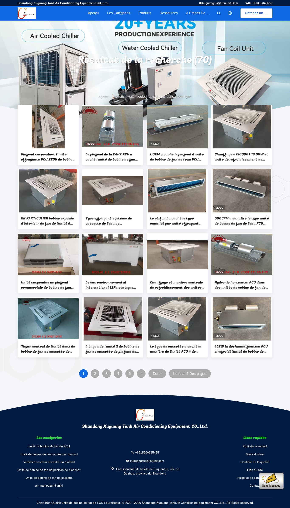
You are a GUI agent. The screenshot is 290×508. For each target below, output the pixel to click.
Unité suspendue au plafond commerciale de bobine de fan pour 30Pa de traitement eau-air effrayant (46, 285)
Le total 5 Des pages (189, 374)
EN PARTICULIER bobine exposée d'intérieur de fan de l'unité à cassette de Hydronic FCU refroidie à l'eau (47, 221)
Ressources (169, 13)
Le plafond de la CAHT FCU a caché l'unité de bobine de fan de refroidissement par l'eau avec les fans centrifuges (110, 157)
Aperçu (93, 13)
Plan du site (255, 470)
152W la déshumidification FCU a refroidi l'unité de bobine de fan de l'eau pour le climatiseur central (241, 349)
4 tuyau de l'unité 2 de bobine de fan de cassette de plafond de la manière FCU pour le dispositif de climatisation (112, 349)
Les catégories (118, 13)
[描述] (230, 13)
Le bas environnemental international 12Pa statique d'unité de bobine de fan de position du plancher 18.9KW (110, 285)
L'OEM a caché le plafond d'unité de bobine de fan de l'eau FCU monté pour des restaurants (177, 157)
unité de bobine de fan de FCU (49, 446)
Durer (157, 374)
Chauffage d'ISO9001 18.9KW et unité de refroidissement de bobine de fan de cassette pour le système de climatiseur (241, 157)
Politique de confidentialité (254, 477)
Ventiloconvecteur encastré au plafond (49, 462)
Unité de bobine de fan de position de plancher (49, 470)
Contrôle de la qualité (255, 462)
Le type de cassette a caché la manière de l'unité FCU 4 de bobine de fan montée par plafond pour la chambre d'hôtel (177, 349)
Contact (255, 485)
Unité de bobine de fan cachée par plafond (49, 454)
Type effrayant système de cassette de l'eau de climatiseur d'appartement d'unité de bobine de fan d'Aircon (113, 221)
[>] (141, 373)
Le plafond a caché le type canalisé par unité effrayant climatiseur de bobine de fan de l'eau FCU (176, 221)
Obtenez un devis (258, 13)
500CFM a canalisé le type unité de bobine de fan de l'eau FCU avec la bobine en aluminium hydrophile (242, 221)
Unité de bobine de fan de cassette (49, 477)
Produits (145, 13)
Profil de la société (255, 446)
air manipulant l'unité (49, 485)
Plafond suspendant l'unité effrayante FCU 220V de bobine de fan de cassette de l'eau (47, 157)
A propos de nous (200, 13)
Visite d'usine (255, 454)
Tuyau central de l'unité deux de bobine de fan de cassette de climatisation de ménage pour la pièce (48, 349)
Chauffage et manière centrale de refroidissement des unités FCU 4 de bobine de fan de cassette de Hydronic (176, 285)
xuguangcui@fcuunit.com (220, 3)
